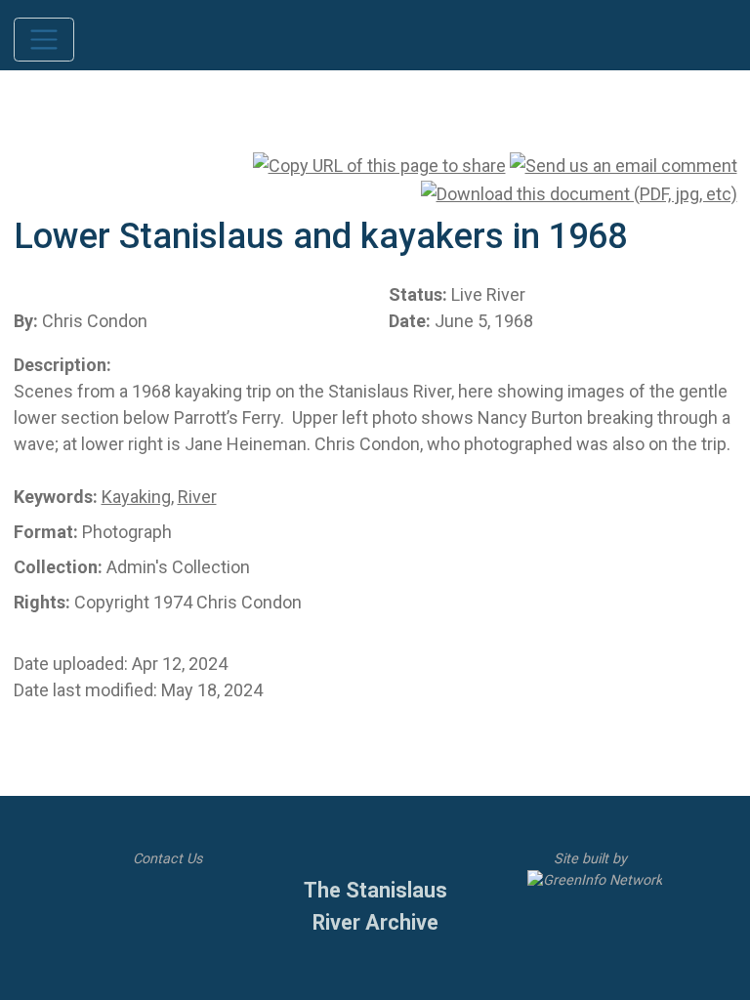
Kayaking (136, 496)
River (197, 496)
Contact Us (165, 859)
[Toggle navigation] (44, 40)
